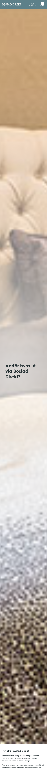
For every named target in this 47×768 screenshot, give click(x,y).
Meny (42, 5)
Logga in (33, 6)
